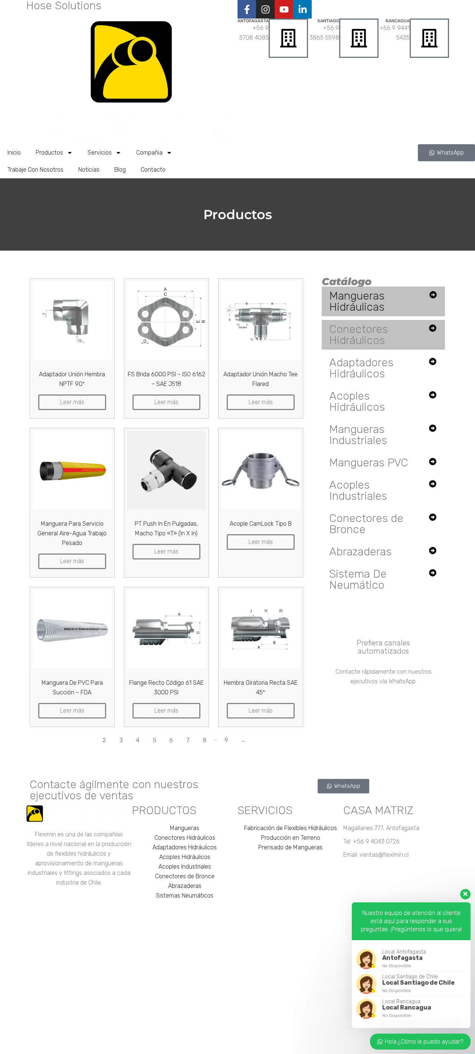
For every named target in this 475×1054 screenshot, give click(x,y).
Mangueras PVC (368, 462)
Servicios (100, 152)
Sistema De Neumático (358, 579)
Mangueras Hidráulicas (356, 301)
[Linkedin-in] (302, 9)
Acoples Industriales (358, 490)
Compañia (149, 152)
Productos (49, 152)
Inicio (14, 152)
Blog (120, 169)
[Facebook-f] (247, 9)
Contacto (153, 169)
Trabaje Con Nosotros (35, 169)
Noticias (88, 169)
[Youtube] (284, 9)
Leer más (72, 402)
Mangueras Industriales (358, 435)
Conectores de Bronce (366, 524)
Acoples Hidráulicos (357, 401)
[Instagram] (265, 9)
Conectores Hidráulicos (358, 335)
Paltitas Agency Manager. (337, 1045)
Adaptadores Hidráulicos (361, 368)
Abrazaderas (360, 551)
